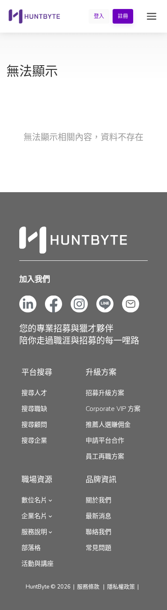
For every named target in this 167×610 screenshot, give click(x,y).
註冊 (123, 16)
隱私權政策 (121, 587)
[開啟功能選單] (151, 16)
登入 (99, 16)
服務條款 (88, 587)
